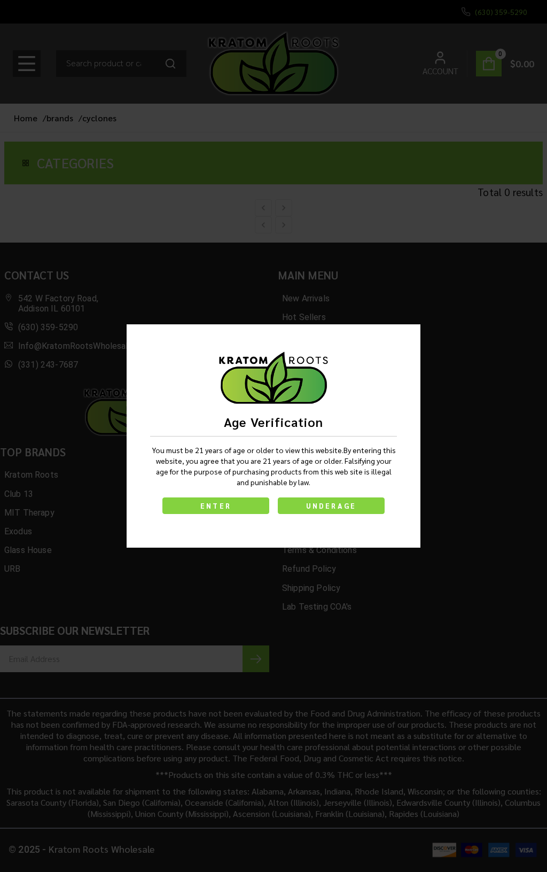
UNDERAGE (331, 505)
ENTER (215, 505)
